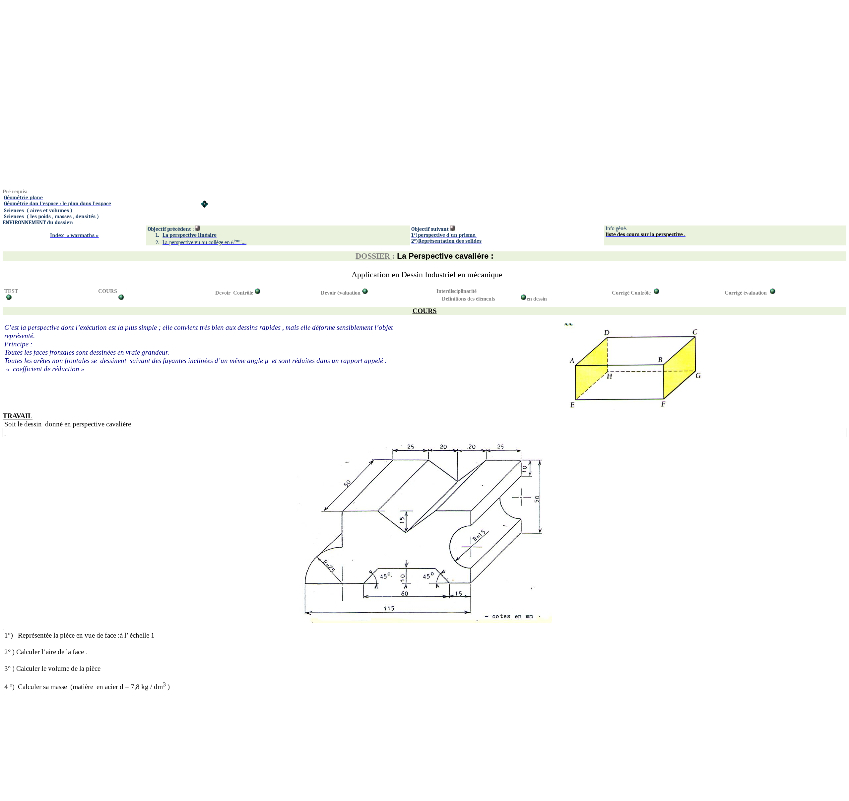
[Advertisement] (202, 49)
